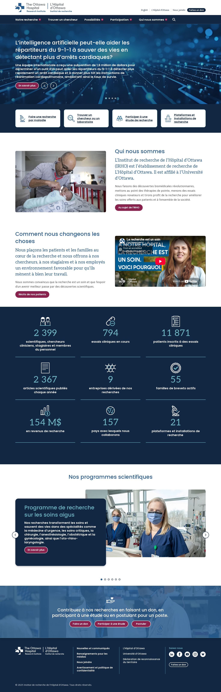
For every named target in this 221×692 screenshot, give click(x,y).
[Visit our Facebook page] (179, 654)
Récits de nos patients (32, 294)
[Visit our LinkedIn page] (171, 654)
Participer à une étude (111, 624)
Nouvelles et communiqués (93, 648)
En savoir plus (27, 85)
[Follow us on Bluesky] (203, 654)
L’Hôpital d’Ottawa (160, 10)
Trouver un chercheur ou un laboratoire (88, 118)
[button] (28, 19)
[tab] (106, 98)
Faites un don (196, 10)
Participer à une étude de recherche (139, 118)
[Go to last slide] (15, 535)
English (144, 10)
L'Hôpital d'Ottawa (134, 648)
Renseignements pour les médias (92, 655)
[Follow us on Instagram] (195, 654)
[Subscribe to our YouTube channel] (187, 654)
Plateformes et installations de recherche (185, 118)
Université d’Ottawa (134, 653)
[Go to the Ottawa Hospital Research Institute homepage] (43, 7)
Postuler (141, 624)
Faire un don (80, 624)
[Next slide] (205, 535)
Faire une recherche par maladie (42, 118)
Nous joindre (179, 10)
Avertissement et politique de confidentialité (95, 669)
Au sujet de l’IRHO (128, 207)
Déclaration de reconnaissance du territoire (141, 661)
